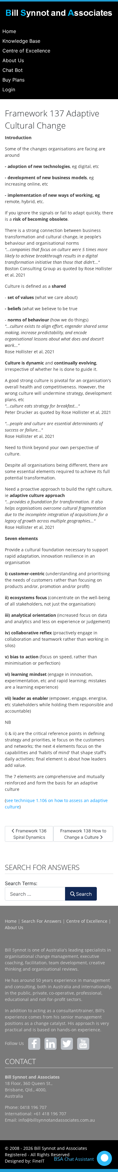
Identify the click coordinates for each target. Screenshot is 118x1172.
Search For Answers (41, 921)
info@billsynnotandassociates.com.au (56, 1120)
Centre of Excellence (26, 51)
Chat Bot (12, 70)
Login (8, 89)
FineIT (38, 1161)
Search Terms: (21, 883)
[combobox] (35, 894)
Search (84, 894)
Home (9, 31)
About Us (13, 60)
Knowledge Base (21, 41)
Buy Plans (13, 80)
